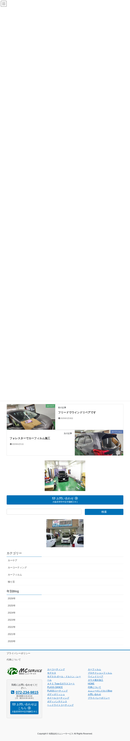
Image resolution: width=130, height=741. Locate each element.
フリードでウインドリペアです (77, 412)
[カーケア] (31, 416)
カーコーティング (17, 567)
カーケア (12, 560)
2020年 (12, 641)
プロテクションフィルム (100, 673)
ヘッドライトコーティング (60, 705)
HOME (91, 683)
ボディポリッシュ (56, 694)
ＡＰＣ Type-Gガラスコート (61, 683)
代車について (14, 659)
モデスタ (51, 673)
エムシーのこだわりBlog (100, 691)
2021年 (12, 634)
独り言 (11, 581)
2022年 (12, 627)
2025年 (12, 605)
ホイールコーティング (58, 698)
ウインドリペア (95, 676)
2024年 (12, 612)
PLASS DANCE (55, 687)
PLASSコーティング (57, 691)
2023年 (12, 619)
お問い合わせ (94, 694)
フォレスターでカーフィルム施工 (30, 438)
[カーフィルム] (99, 442)
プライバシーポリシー (18, 653)
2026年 (12, 598)
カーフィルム (15, 574)
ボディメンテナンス (57, 701)
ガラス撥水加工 (95, 680)
